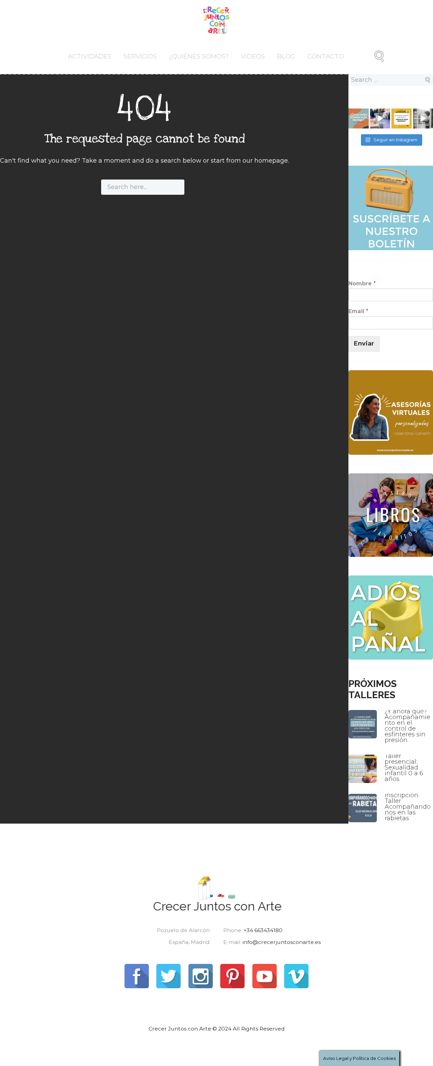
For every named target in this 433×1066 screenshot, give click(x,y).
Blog (286, 56)
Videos (253, 56)
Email (358, 311)
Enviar (364, 343)
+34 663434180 (263, 930)
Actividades (89, 56)
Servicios (140, 56)
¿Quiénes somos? (199, 56)
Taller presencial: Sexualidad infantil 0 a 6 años (404, 767)
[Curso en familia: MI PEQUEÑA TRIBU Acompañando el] (380, 119)
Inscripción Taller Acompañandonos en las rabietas (408, 806)
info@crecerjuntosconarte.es (282, 942)
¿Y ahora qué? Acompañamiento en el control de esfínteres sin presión (407, 726)
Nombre (362, 283)
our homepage (265, 160)
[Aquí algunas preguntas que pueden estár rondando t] (401, 119)
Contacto (325, 56)
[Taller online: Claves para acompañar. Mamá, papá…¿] (358, 119)
